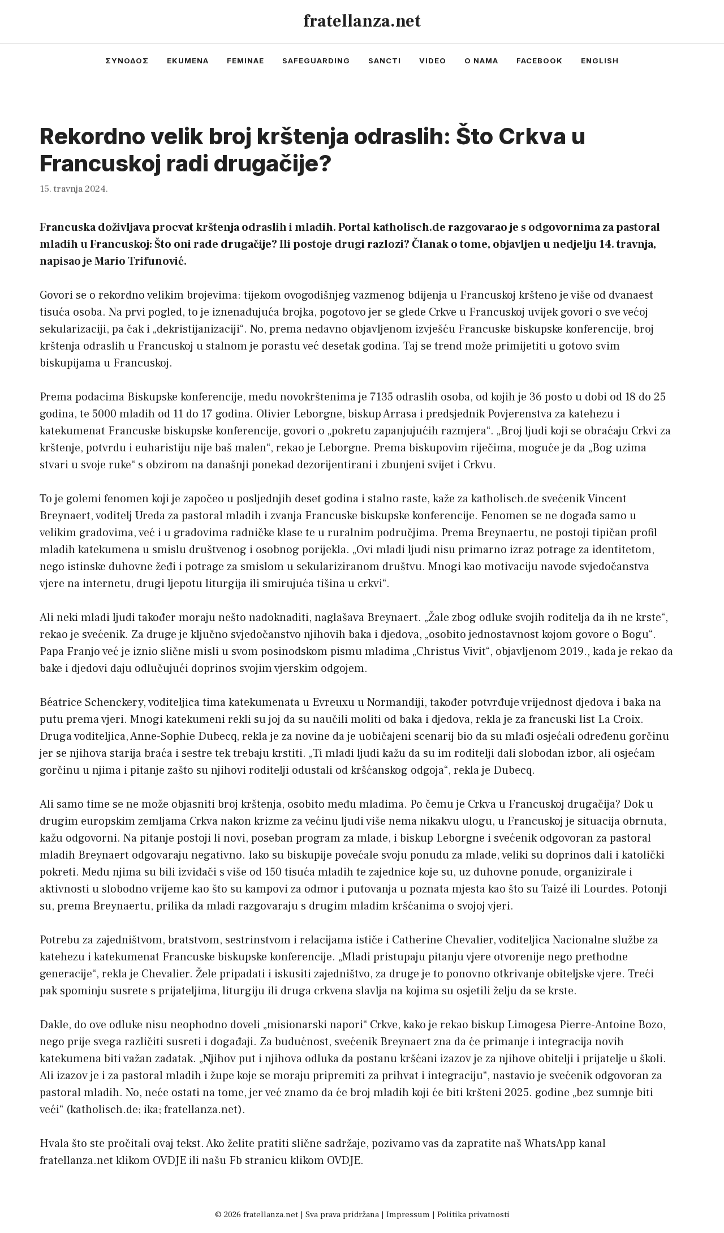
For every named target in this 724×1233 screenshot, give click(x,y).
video (432, 60)
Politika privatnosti (473, 1214)
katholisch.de (104, 1109)
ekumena (188, 60)
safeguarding (316, 60)
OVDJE (169, 1160)
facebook (539, 60)
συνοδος (127, 60)
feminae (245, 60)
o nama (481, 60)
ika (151, 1109)
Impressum (408, 1214)
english (600, 60)
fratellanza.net (362, 21)
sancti (384, 60)
